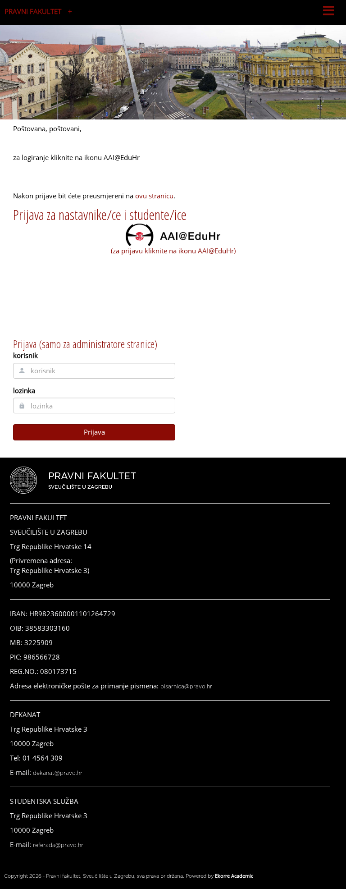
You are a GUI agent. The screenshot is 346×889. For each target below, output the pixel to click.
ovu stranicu (154, 195)
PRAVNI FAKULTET (33, 11)
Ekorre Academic (234, 875)
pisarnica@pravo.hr (186, 686)
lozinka (24, 390)
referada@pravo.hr (58, 845)
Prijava (94, 431)
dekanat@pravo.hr (57, 773)
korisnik (25, 355)
